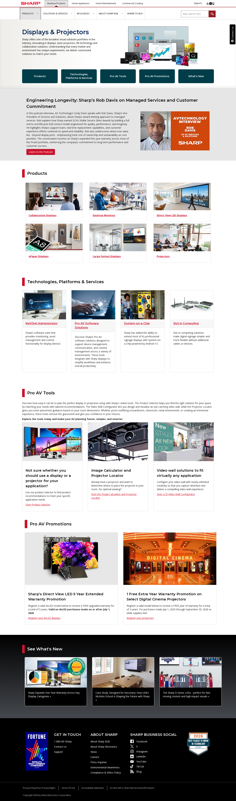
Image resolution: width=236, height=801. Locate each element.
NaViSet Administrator (42, 323)
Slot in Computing (186, 323)
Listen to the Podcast (41, 152)
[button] (38, 13)
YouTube (141, 761)
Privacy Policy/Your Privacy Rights (39, 787)
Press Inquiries (99, 762)
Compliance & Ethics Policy (106, 772)
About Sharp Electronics (104, 746)
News (94, 751)
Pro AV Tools (118, 76)
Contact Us (60, 746)
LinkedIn (141, 756)
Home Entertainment (106, 3)
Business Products (56, 3)
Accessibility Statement (92, 787)
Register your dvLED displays (44, 618)
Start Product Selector (38, 504)
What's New (196, 76)
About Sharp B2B (100, 741)
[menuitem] (30, 13)
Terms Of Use (68, 787)
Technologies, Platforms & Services (79, 76)
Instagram (142, 751)
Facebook (141, 741)
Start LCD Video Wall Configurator (176, 494)
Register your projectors (140, 618)
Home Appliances (80, 3)
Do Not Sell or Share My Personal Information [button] (132, 787)
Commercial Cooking (132, 3)
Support (198, 3)
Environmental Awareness (105, 767)
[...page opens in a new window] (37, 751)
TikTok (140, 766)
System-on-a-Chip (137, 323)
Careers (95, 757)
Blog (138, 771)
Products (40, 76)
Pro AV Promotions (157, 76)
